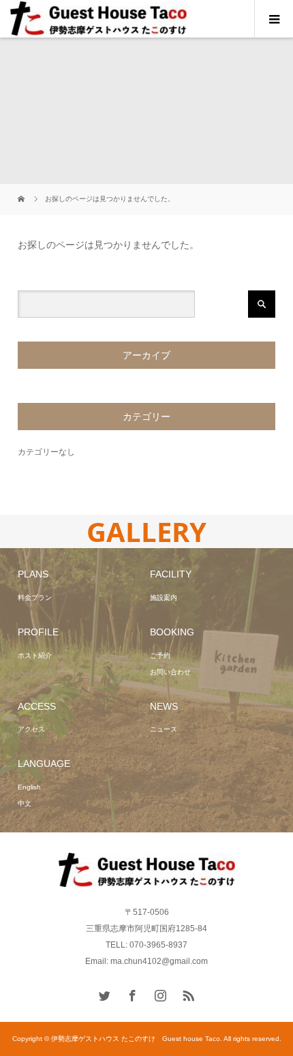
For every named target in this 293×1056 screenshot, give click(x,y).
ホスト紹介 (35, 655)
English (29, 787)
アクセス (31, 729)
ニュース (163, 729)
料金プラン (35, 597)
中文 (24, 803)
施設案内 (163, 597)
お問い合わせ (170, 672)
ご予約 (160, 655)
